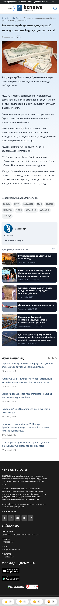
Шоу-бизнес (17, 18)
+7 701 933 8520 (8, 542)
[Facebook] (4, 518)
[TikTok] (30, 518)
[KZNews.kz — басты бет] (29, 8)
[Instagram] (11, 518)
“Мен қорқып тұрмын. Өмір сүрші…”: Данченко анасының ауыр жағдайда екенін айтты (27, 444)
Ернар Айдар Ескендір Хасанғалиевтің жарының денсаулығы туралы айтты (27, 395)
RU (53, 2)
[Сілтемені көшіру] (18, 37)
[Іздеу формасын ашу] (55, 8)
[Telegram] (24, 518)
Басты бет (6, 18)
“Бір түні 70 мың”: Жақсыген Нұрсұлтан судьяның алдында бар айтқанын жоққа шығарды (28, 365)
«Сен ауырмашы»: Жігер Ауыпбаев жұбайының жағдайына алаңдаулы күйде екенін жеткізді (27, 380)
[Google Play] (29, 578)
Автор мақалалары (14, 240)
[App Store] (29, 571)
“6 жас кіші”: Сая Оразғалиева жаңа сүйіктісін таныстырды (26, 410)
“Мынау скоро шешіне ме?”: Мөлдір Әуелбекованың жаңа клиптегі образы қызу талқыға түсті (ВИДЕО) (25, 427)
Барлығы (52, 358)
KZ (56, 2)
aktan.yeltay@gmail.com (11, 549)
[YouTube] (17, 518)
